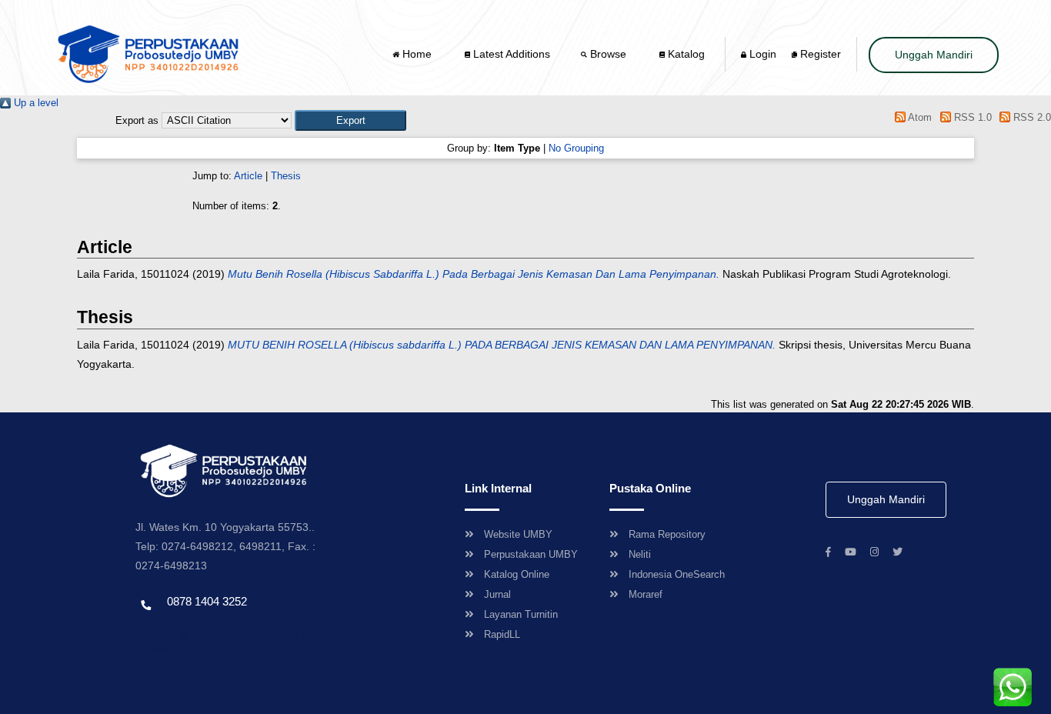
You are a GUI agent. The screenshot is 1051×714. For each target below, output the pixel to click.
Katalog (685, 54)
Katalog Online (516, 574)
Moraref (645, 594)
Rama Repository (667, 534)
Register (819, 54)
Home (417, 54)
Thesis (286, 176)
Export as (136, 120)
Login (761, 54)
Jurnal (497, 594)
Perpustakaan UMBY (531, 554)
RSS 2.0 (1030, 117)
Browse (608, 54)
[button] (350, 120)
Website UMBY (518, 534)
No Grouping (576, 148)
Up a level (34, 102)
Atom (919, 117)
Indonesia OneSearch (677, 574)
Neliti (640, 554)
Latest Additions (510, 54)
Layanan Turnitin (521, 614)
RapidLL (502, 634)
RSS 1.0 (971, 117)
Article (248, 176)
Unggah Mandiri (934, 54)
